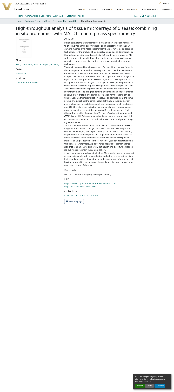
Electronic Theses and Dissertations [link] (37, 21)
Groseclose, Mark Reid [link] (27, 82)
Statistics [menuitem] (71, 15)
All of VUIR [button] (58, 15)
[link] (38, 64)
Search (137, 16)
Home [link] (19, 21)
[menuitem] (59, 15)
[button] (81, 195)
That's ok (139, 385)
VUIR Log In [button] (151, 15)
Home (20, 15)
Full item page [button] (75, 201)
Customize (160, 385)
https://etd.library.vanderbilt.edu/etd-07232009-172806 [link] (90, 183)
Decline (149, 385)
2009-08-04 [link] (21, 73)
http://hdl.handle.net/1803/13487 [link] (80, 186)
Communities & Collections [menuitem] (38, 15)
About (81, 15)
